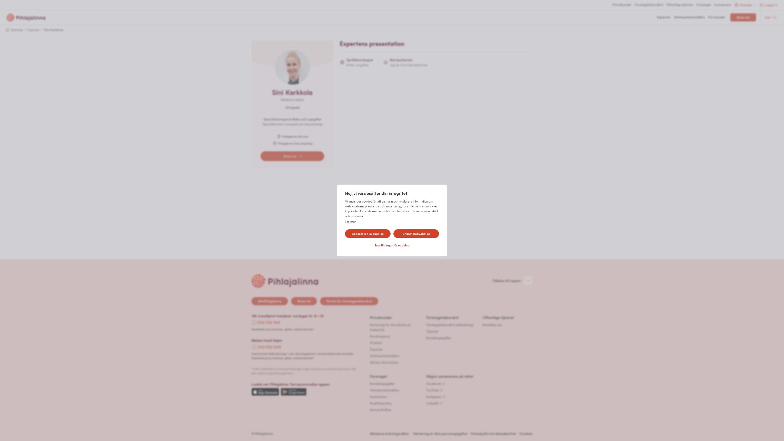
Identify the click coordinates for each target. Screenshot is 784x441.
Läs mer (350, 222)
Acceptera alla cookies (368, 233)
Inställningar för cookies (392, 245)
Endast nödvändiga (416, 233)
